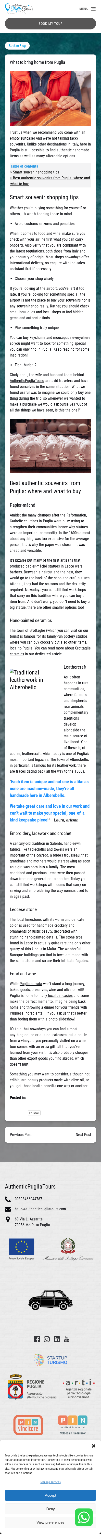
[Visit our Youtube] (66, 1339)
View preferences (50, 1522)
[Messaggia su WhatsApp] (84, 1517)
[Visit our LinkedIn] (57, 1339)
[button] (93, 1445)
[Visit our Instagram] (47, 1339)
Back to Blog (17, 46)
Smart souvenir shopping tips (36, 172)
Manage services (50, 1482)
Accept (50, 1495)
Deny (50, 1509)
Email (36, 1112)
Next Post (83, 1134)
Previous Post (21, 1134)
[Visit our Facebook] (37, 1339)
